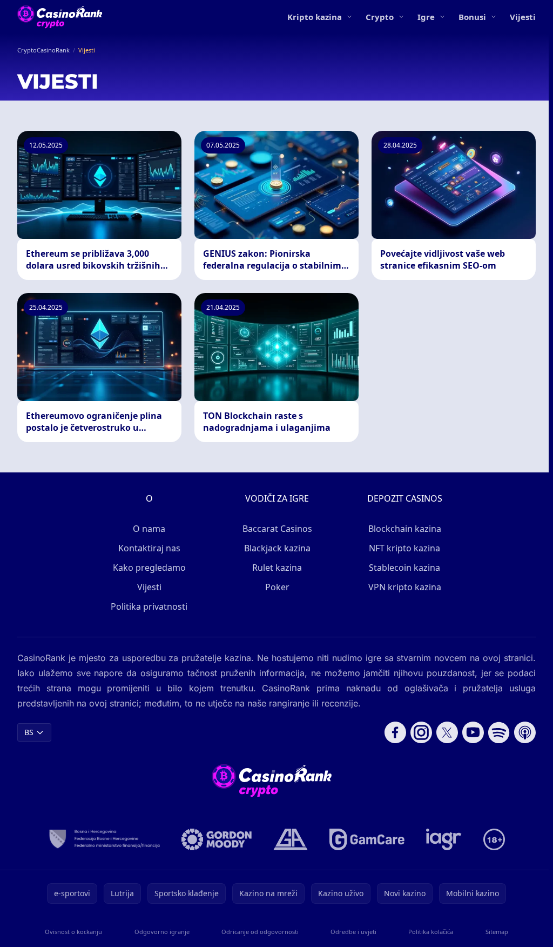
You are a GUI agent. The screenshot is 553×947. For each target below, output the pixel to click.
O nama (149, 529)
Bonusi (472, 16)
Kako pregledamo (149, 567)
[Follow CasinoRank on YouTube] (473, 732)
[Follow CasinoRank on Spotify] (499, 732)
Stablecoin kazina (404, 567)
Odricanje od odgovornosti (260, 932)
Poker (277, 587)
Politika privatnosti (149, 606)
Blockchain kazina (404, 529)
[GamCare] (366, 839)
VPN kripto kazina (404, 587)
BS (28, 732)
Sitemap (496, 932)
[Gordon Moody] (216, 839)
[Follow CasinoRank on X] (447, 732)
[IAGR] (444, 839)
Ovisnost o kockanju (73, 932)
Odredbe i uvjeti (353, 932)
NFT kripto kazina (404, 548)
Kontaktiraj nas (149, 548)
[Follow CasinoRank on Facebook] (395, 732)
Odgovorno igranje (162, 932)
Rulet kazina (277, 567)
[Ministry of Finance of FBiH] (104, 839)
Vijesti (523, 16)
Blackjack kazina (277, 548)
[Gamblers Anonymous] (290, 839)
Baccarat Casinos (277, 529)
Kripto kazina (314, 16)
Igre (426, 16)
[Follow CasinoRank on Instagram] (421, 732)
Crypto (380, 16)
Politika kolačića (430, 932)
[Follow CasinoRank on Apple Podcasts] (525, 732)
